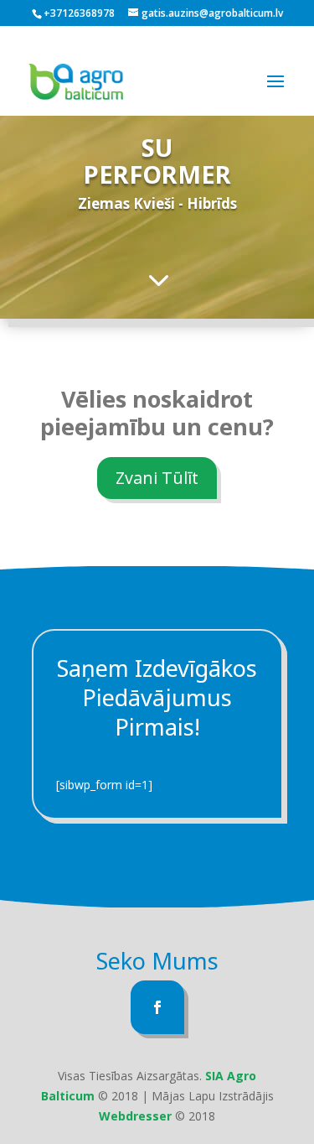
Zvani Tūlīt (157, 477)
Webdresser (135, 1116)
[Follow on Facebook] (157, 1007)
